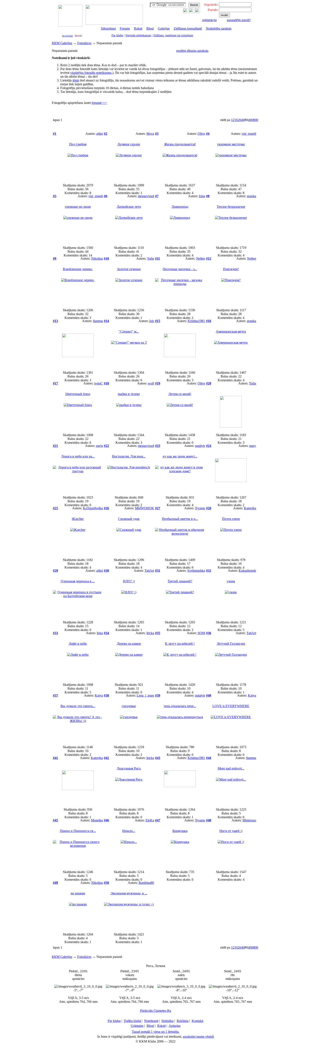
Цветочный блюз (77, 394)
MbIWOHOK (144, 508)
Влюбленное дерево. (78, 269)
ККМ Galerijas (62, 43)
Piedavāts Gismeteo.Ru (155, 1010)
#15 (157, 321)
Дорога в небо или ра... (78, 456)
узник (231, 581)
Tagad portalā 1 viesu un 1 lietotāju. (155, 1031)
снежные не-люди (78, 206)
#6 (105, 196)
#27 (157, 508)
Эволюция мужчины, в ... (128, 893)
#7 (156, 196)
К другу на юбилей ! (180, 643)
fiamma (98, 321)
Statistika (167, 1021)
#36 (208, 633)
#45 (55, 820)
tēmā (76, 80)
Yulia (150, 258)
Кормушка (179, 831)
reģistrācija (209, 20)
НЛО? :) (129, 581)
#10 (106, 258)
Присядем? (231, 269)
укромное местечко (231, 144)
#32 (208, 570)
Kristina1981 (196, 321)
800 (255, 120)
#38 (106, 695)
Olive (201, 133)
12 (232, 120)
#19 (157, 383)
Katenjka (250, 508)
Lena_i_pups (145, 695)
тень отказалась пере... (180, 706)
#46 (106, 820)
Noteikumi (151, 1021)
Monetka (97, 820)
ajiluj (99, 133)
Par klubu (117, 35)
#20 (208, 383)
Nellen (200, 258)
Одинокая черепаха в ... (78, 581)
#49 (55, 882)
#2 (105, 133)
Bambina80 (146, 882)
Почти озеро (231, 519)
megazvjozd (146, 196)
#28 (208, 508)
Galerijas (164, 28)
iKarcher (78, 519)
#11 (157, 258)
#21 (55, 446)
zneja (99, 446)
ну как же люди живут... (180, 456)
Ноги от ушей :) (230, 831)
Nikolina (97, 258)
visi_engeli (249, 133)
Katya (99, 695)
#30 (106, 570)
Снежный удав (128, 519)
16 (236, 120)
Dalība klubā (132, 1021)
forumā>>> (99, 103)
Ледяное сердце (128, 144)
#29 (55, 570)
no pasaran (78, 893)
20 (239, 120)
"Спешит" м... (129, 331)
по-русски (67, 35)
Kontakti (197, 1021)
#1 (54, 133)
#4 (207, 133)
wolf (151, 383)
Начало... (128, 831)
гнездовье (129, 706)
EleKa (150, 820)
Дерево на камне (129, 643)
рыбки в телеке (129, 394)
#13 (55, 321)
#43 (157, 758)
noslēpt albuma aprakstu (192, 50)
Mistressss (249, 820)
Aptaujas (174, 1026)
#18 (106, 383)
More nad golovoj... (231, 768)
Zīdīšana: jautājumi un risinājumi (173, 35)
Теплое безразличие (231, 206)
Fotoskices (84, 43)
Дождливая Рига (129, 768)
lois (151, 321)
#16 (208, 321)
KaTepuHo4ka (93, 508)
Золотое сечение (129, 269)
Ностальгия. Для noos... (129, 456)
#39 (157, 695)
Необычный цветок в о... (180, 519)
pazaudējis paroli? (239, 20)
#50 (106, 882)
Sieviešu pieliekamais (138, 35)
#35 (157, 633)
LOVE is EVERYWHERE (230, 706)
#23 (157, 446)
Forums (125, 28)
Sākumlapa (108, 28)
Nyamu (200, 508)
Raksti (138, 28)
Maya (150, 133)
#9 (54, 258)
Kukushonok (247, 570)
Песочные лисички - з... (180, 269)
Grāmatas (137, 1026)
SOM (201, 633)
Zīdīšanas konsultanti (188, 28)
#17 (55, 383)
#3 (156, 133)
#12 (208, 258)
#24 (208, 446)
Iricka (150, 633)
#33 (55, 633)
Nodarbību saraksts (218, 28)
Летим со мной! (179, 394)
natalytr (200, 446)
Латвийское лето (129, 206)
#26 (106, 508)
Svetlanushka (196, 570)
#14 (106, 321)
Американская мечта (231, 331)
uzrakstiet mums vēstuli (198, 1036)
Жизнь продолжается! (180, 144)
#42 (106, 758)
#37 (55, 695)
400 (250, 120)
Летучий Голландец (231, 643)
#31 (157, 570)
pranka (251, 196)
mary (252, 446)
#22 (106, 446)
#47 (157, 820)
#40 (208, 695)
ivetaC (98, 383)
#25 (55, 508)
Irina (202, 196)
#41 (55, 758)
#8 (207, 196)
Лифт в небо (78, 643)
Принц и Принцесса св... (78, 831)
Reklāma (183, 1021)
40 (243, 120)
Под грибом (78, 144)
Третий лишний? (180, 581)
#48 (208, 820)
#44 (208, 758)
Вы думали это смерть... (78, 706)
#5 (54, 196)
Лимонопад (180, 206)
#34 (106, 633)
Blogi (150, 28)
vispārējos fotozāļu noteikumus (91, 72)
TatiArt (149, 570)
